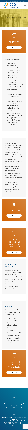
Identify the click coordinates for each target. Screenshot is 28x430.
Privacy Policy (12, 423)
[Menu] (25, 5)
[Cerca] (21, 5)
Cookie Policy (20, 423)
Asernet (14, 425)
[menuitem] (21, 5)
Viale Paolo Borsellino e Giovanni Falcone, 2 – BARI (14, 420)
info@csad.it (6, 423)
